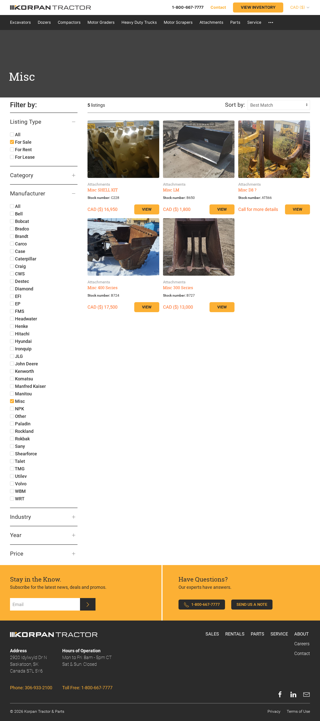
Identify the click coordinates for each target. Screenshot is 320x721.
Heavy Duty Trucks (139, 22)
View (147, 209)
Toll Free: (87, 687)
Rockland (24, 431)
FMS (19, 311)
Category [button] (21, 175)
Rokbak (22, 438)
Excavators (20, 22)
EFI (17, 296)
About (301, 634)
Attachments (211, 22)
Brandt (21, 236)
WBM (20, 491)
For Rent (23, 149)
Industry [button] (20, 517)
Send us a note (251, 604)
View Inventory (258, 7)
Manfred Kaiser (30, 386)
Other (20, 416)
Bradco (21, 228)
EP (17, 303)
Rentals (234, 634)
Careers (302, 643)
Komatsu (23, 378)
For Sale (23, 142)
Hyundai (23, 341)
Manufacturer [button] (27, 193)
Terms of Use (298, 711)
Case (19, 251)
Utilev (20, 476)
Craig (20, 266)
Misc (19, 401)
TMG (19, 468)
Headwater (25, 318)
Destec (21, 281)
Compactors (69, 22)
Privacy (274, 711)
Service (254, 22)
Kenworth (24, 371)
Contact (302, 653)
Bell (18, 213)
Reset (64, 104)
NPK (19, 408)
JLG (18, 356)
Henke (21, 326)
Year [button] (16, 535)
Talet (19, 461)
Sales (212, 634)
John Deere (26, 363)
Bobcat (21, 221)
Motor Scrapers (178, 22)
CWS (19, 273)
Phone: (31, 687)
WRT (19, 498)
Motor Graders (101, 22)
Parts (235, 22)
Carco (20, 243)
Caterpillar (25, 258)
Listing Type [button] (25, 121)
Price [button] (16, 553)
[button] (270, 22)
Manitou (23, 393)
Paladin (22, 423)
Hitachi (22, 333)
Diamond (23, 288)
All (17, 134)
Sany (19, 446)
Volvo (20, 483)
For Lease (24, 157)
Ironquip (23, 348)
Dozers (44, 22)
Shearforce (25, 453)
